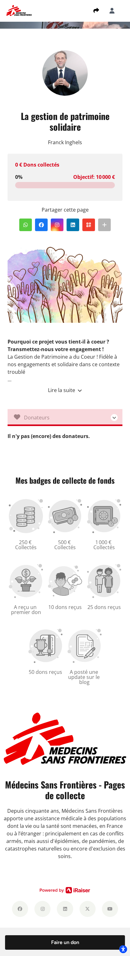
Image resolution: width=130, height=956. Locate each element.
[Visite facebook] (20, 909)
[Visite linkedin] (65, 909)
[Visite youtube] (110, 909)
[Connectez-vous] (112, 11)
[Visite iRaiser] (65, 889)
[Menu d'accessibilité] (123, 949)
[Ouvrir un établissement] (65, 417)
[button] (25, 225)
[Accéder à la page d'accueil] (19, 10)
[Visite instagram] (42, 909)
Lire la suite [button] (62, 390)
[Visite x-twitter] (88, 909)
